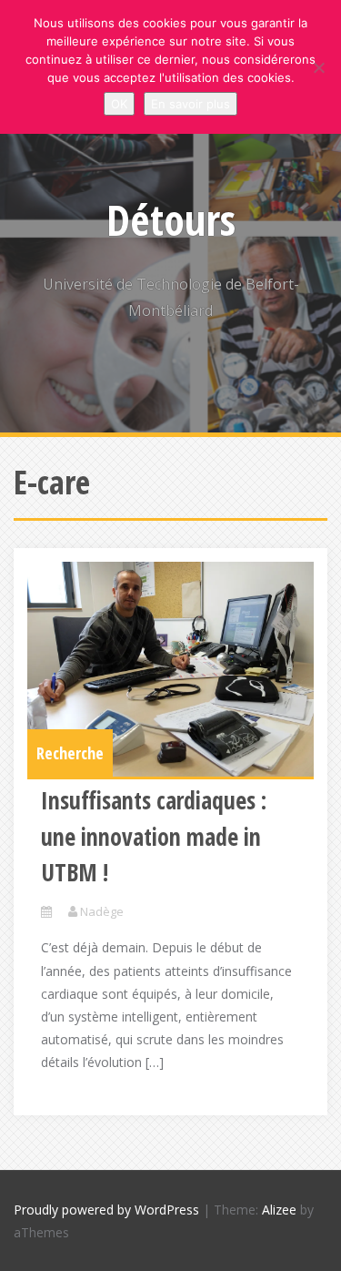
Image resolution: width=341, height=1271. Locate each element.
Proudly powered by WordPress (106, 1209)
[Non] (318, 67)
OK (119, 104)
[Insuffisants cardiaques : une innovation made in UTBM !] (170, 669)
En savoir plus (190, 104)
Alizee (279, 1209)
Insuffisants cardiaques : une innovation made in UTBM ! (153, 836)
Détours (171, 219)
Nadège (102, 911)
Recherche (70, 753)
